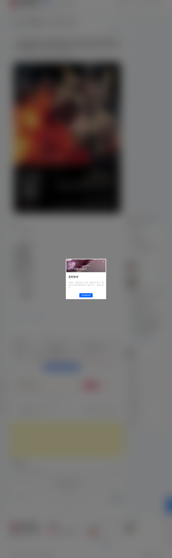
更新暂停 (73, 276)
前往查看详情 (86, 295)
